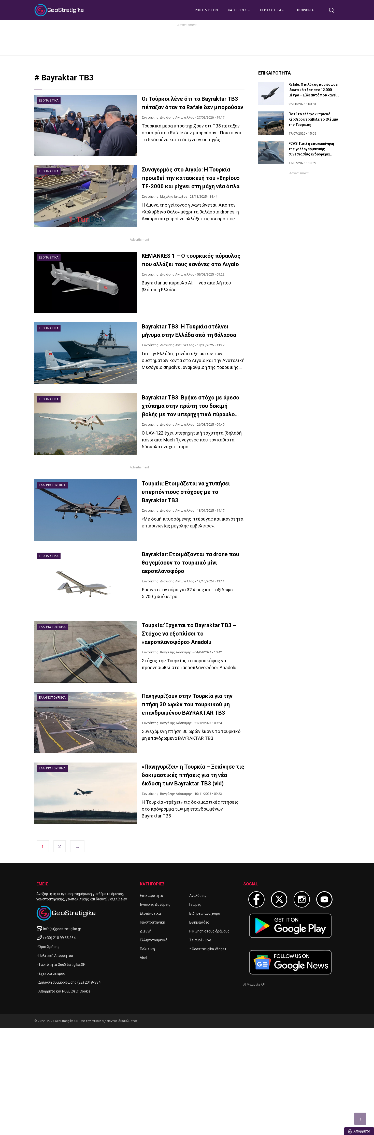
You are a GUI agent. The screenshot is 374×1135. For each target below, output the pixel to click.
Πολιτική (147, 949)
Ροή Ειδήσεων (206, 10)
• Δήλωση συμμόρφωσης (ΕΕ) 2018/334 (68, 982)
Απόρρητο (361, 1131)
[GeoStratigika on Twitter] (279, 899)
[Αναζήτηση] (333, 10)
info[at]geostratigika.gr (62, 929)
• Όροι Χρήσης (48, 947)
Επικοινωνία (303, 10)
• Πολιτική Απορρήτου (54, 956)
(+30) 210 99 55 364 (59, 938)
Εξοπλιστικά (150, 913)
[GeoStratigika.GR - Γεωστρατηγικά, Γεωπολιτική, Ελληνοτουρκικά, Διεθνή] (59, 10)
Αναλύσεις (198, 896)
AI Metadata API (254, 984)
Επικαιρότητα (151, 896)
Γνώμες (195, 904)
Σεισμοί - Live (200, 940)
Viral (143, 958)
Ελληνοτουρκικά (153, 940)
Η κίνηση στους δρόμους (209, 931)
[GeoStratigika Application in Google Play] (290, 926)
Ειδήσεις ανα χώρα (204, 913)
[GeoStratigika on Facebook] (256, 899)
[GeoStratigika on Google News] (290, 962)
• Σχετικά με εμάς (50, 973)
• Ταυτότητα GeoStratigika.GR (60, 964)
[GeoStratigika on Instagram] (301, 899)
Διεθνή (145, 931)
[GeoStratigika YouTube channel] (324, 899)
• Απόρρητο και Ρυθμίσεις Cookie (63, 991)
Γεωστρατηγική (152, 922)
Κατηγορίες (238, 10)
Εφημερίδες (199, 922)
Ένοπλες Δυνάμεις (155, 904)
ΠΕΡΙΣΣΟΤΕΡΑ (271, 10)
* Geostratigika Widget (207, 949)
